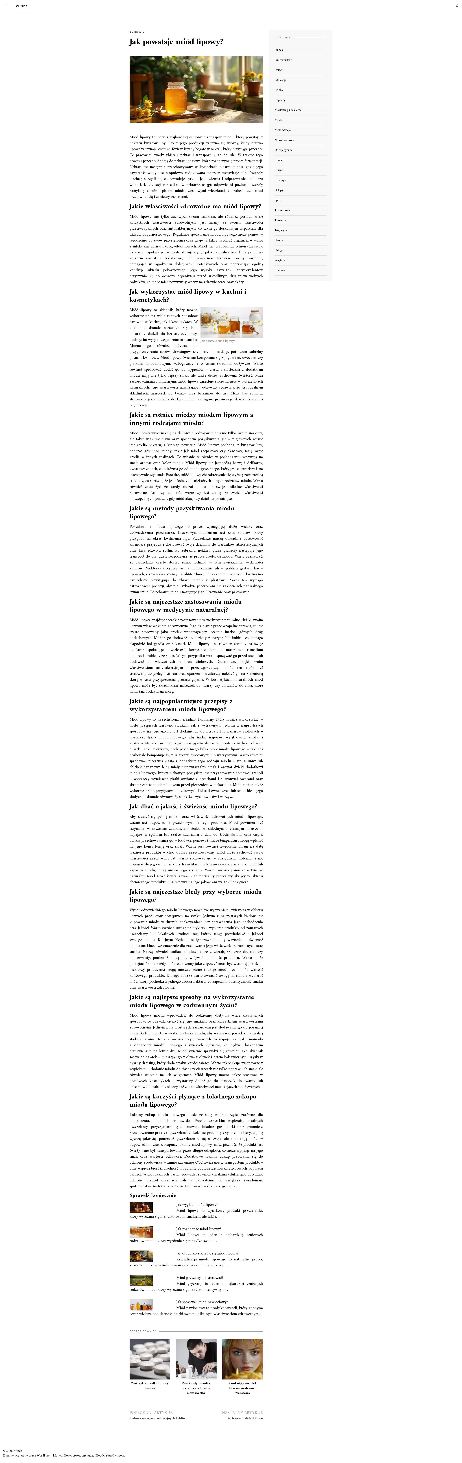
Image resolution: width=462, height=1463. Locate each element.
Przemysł (280, 180)
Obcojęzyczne (283, 150)
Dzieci (278, 70)
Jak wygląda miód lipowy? (197, 1204)
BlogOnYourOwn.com (109, 1455)
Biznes (278, 50)
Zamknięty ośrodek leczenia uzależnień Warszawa (242, 1388)
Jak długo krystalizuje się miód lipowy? (207, 1253)
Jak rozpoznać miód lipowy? (198, 1229)
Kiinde (22, 6)
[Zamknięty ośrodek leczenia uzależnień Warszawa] (242, 1359)
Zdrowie (137, 31)
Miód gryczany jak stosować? (199, 1277)
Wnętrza (279, 260)
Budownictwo (283, 60)
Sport (278, 200)
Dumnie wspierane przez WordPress (27, 1455)
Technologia (282, 210)
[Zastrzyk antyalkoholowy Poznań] (150, 1359)
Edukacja (280, 80)
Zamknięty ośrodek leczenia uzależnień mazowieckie (196, 1388)
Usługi (278, 250)
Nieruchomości (284, 140)
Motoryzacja (282, 130)
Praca (278, 160)
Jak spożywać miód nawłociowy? (202, 1302)
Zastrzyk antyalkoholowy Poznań (149, 1386)
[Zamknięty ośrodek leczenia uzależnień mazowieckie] (196, 1359)
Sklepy (278, 190)
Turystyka (280, 230)
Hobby (278, 90)
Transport (280, 220)
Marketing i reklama (288, 110)
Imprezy (279, 100)
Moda (278, 120)
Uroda (278, 240)
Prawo (278, 170)
